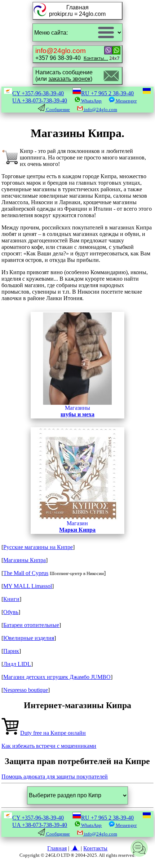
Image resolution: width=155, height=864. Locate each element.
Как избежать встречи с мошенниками (48, 746)
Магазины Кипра (24, 560)
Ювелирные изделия (28, 638)
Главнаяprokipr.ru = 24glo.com (77, 10)
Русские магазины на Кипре (38, 547)
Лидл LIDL (17, 664)
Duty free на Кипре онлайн (53, 733)
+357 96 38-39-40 (71, 54)
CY (38, 93)
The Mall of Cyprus (25, 573)
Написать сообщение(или (64, 75)
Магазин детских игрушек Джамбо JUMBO (57, 677)
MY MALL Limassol (27, 586)
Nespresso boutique (25, 690)
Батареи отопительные (31, 625)
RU (107, 93)
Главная (57, 848)
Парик (11, 651)
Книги (11, 599)
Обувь (10, 612)
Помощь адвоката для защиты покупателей (54, 776)
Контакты (95, 848)
